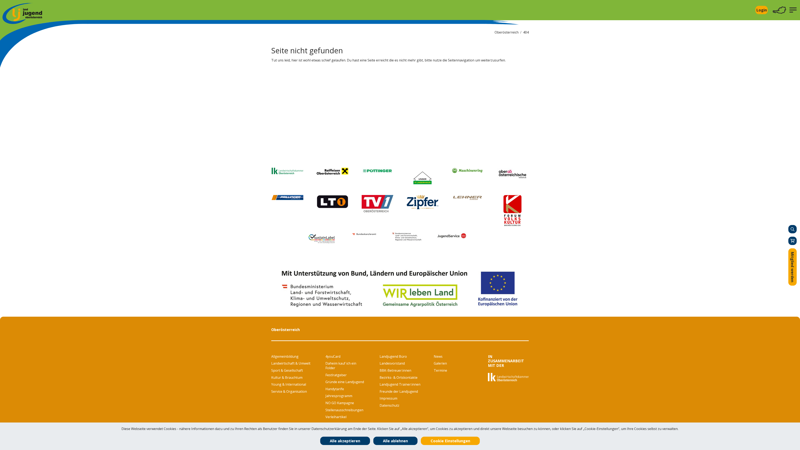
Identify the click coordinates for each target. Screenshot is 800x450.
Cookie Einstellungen (450, 440)
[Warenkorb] (792, 241)
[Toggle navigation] (779, 10)
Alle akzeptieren (345, 440)
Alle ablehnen (395, 440)
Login (761, 10)
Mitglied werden (792, 267)
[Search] (792, 229)
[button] (793, 10)
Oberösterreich (507, 32)
